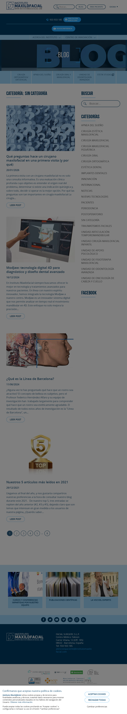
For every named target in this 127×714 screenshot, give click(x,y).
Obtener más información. (21, 702)
